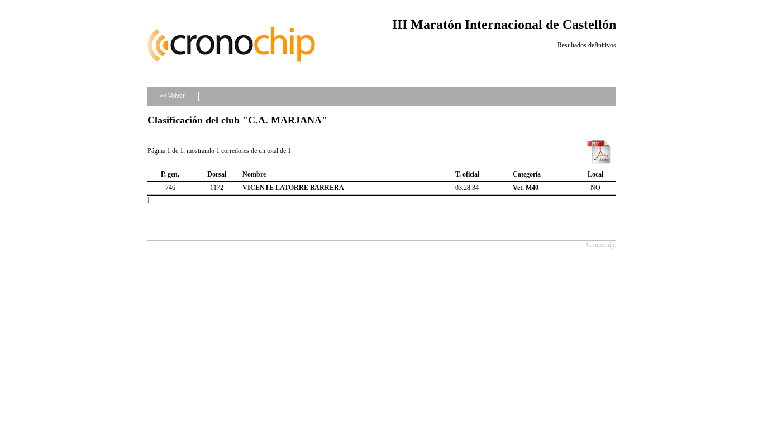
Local (595, 174)
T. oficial (467, 174)
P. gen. (170, 174)
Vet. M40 (525, 188)
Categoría (527, 174)
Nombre (254, 174)
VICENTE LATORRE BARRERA (293, 188)
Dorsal (216, 174)
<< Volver (172, 95)
